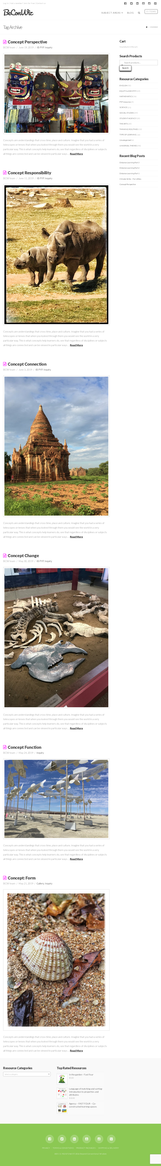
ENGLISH (123, 85)
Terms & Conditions (63, 1148)
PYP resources (125, 102)
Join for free (29, 3)
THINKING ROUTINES (128, 129)
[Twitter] (131, 3)
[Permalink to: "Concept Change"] (56, 637)
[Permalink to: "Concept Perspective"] (56, 93)
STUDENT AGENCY (127, 118)
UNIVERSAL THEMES (128, 145)
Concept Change (23, 555)
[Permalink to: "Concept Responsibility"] (56, 254)
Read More (76, 153)
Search (125, 67)
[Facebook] (125, 3)
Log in (6, 3)
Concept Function (24, 747)
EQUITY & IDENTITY (127, 91)
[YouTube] (143, 3)
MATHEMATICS (126, 96)
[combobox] (26, 1074)
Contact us (41, 3)
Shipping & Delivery (108, 1148)
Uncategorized (125, 140)
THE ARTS (123, 124)
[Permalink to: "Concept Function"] (56, 799)
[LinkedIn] (137, 3)
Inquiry (48, 47)
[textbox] (26, 1074)
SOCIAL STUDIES (126, 113)
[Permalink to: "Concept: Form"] (56, 960)
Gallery (40, 883)
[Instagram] (149, 3)
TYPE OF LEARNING (127, 134)
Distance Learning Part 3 (129, 162)
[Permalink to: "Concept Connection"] (56, 446)
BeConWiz (17, 12)
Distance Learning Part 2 (129, 168)
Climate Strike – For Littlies (130, 179)
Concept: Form (22, 877)
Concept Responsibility (29, 172)
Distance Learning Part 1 (129, 173)
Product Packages (86, 1148)
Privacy (46, 1148)
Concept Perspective (27, 41)
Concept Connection (27, 364)
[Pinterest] (155, 3)
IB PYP (40, 47)
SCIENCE (123, 107)
